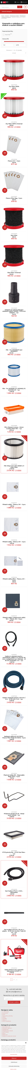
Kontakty (4, 1018)
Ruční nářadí (5, 1032)
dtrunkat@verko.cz (15, 992)
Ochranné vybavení (7, 1028)
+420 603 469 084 (15, 989)
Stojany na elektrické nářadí (9, 1036)
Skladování (5, 1034)
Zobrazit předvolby (14, 1066)
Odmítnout (14, 1062)
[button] (26, 1043)
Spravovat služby (13, 1054)
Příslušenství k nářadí (14, 15)
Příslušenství (5, 1029)
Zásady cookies (13, 1069)
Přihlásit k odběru (14, 1002)
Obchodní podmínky (7, 1016)
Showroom (5, 1013)
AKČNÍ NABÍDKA (6, 1021)
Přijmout (14, 1058)
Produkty (7, 15)
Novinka (7, 34)
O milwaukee (5, 1011)
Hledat (19, 6)
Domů (2, 15)
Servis (3, 1014)
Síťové (3, 1033)
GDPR (3, 1017)
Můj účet (25, 2)
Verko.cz (4, 1019)
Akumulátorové (6, 1026)
